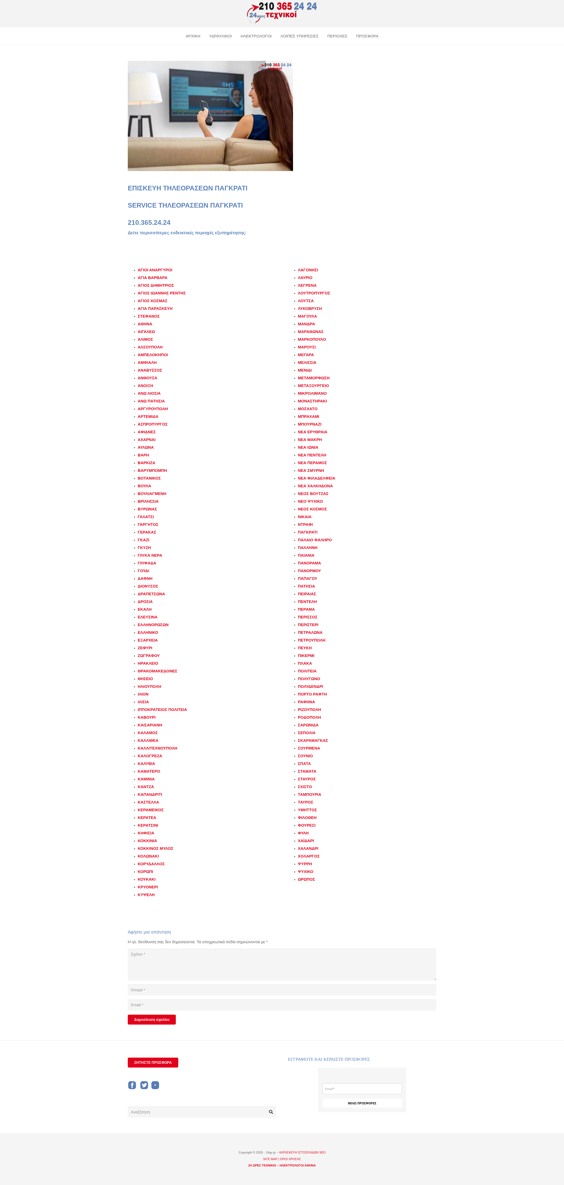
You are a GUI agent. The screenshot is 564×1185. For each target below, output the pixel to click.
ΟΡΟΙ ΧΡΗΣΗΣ (290, 1159)
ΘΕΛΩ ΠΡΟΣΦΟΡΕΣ (362, 1103)
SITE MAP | (271, 1159)
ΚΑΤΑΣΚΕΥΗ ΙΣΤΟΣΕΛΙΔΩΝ (299, 1152)
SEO (322, 1152)
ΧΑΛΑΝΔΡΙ (308, 848)
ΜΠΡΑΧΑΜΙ (308, 416)
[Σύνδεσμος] (282, 13)
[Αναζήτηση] (271, 1112)
